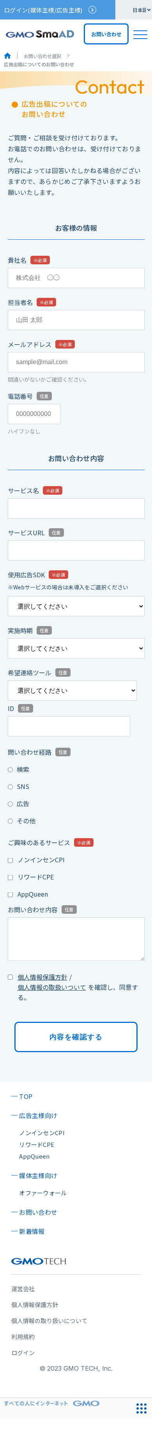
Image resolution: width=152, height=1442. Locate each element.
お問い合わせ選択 (42, 56)
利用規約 (23, 1336)
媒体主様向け (38, 1175)
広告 (23, 803)
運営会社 (23, 1289)
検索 (23, 769)
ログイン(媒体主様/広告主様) (43, 10)
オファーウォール (43, 1193)
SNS (23, 786)
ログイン (23, 1352)
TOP (25, 1096)
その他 (26, 820)
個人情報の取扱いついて (52, 987)
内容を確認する (76, 1037)
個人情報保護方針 (42, 977)
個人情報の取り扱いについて (49, 1320)
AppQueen (33, 894)
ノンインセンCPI (41, 859)
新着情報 (31, 1231)
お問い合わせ (38, 1212)
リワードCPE (36, 876)
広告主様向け (38, 1115)
